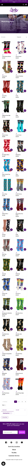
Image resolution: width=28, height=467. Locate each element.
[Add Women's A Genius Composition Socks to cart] (11, 349)
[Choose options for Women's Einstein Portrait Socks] (25, 368)
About (14, 449)
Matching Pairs (6, 413)
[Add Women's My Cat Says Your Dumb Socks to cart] (25, 209)
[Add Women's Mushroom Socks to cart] (11, 71)
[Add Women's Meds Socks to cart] (25, 110)
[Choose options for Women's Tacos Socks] (25, 169)
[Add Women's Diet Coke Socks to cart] (11, 249)
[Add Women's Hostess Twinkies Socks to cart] (25, 71)
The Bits (14, 452)
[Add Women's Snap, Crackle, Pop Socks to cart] (11, 169)
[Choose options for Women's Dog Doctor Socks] (25, 150)
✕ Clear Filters (4, 417)
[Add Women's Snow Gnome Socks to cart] (25, 51)
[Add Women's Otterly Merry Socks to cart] (11, 209)
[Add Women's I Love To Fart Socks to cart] (25, 130)
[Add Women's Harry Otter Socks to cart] (11, 189)
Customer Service (14, 455)
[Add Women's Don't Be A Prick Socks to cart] (25, 308)
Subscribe (22, 432)
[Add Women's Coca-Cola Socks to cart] (11, 91)
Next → (4, 405)
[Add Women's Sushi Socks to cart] (25, 229)
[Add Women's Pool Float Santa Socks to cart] (11, 388)
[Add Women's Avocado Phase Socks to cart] (25, 349)
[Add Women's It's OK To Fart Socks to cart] (25, 189)
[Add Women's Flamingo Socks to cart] (25, 249)
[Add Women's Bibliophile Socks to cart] (11, 368)
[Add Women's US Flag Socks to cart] (11, 229)
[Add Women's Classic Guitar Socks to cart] (11, 130)
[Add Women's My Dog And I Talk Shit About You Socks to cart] (11, 308)
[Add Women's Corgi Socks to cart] (25, 91)
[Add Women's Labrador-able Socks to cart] (25, 329)
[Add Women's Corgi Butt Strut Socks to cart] (11, 329)
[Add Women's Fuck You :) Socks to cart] (25, 288)
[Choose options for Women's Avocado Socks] (11, 269)
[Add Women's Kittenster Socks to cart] (25, 269)
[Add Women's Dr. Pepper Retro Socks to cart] (11, 150)
